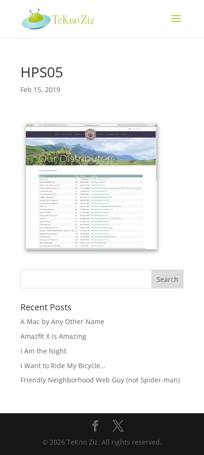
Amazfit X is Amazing (53, 336)
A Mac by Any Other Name (62, 321)
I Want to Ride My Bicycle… (62, 365)
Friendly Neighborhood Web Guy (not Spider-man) (100, 379)
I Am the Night (43, 350)
